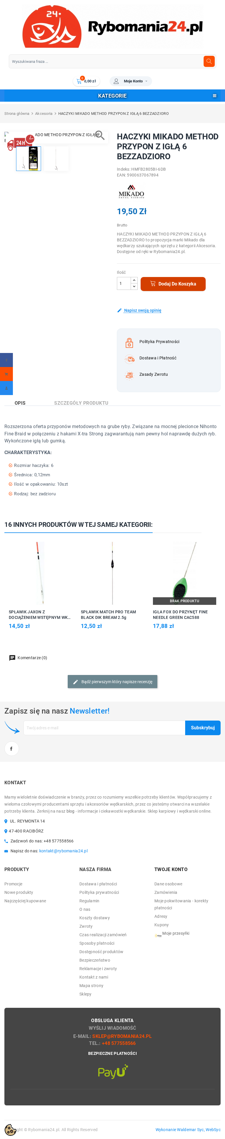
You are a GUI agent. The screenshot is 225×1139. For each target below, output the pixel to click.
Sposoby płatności (97, 943)
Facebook (11, 748)
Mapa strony (91, 985)
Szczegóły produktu (81, 403)
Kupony (161, 924)
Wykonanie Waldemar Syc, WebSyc (188, 1129)
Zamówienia (166, 892)
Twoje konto (171, 869)
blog (71, 811)
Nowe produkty (18, 892)
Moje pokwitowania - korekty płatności (181, 904)
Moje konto (133, 81)
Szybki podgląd (47, 573)
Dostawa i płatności (98, 884)
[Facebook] (6, 360)
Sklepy (85, 994)
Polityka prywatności (99, 892)
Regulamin (89, 901)
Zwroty (86, 926)
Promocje (13, 884)
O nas (84, 909)
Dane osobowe (168, 884)
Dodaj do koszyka (176, 284)
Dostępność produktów (101, 951)
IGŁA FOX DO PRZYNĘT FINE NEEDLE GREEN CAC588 (180, 615)
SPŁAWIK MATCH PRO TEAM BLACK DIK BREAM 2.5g (108, 615)
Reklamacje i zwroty (98, 968)
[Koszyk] (6, 374)
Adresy (161, 916)
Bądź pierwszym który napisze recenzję (116, 681)
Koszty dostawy (94, 917)
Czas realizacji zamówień (103, 934)
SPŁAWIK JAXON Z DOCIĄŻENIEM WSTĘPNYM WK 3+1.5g (38, 615)
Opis (20, 403)
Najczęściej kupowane (25, 901)
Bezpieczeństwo (94, 960)
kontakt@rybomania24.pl (63, 851)
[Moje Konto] (6, 388)
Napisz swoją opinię (142, 310)
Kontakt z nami (93, 977)
